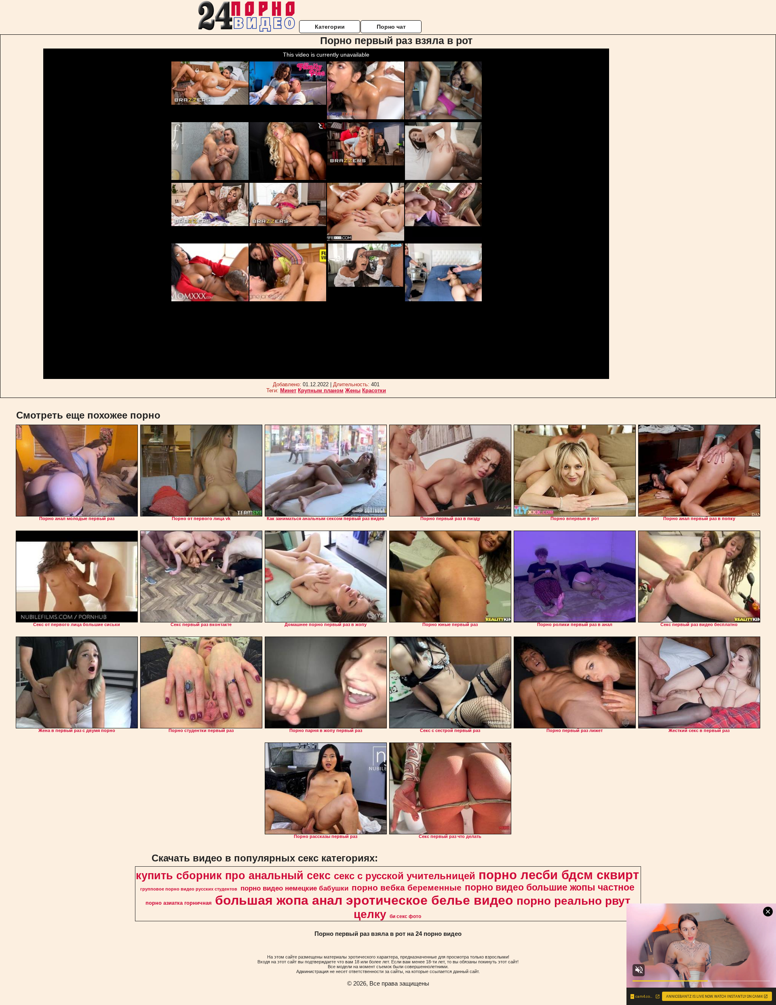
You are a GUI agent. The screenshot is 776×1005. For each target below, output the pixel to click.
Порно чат (391, 26)
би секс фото (405, 916)
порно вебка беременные (407, 888)
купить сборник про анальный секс (233, 876)
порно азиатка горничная (179, 903)
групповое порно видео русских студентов (188, 889)
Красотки (374, 390)
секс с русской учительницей (404, 875)
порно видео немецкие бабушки (294, 888)
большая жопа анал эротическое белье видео (364, 900)
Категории (330, 26)
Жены (353, 390)
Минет (288, 390)
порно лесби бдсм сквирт (559, 875)
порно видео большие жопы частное (550, 887)
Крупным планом (321, 390)
